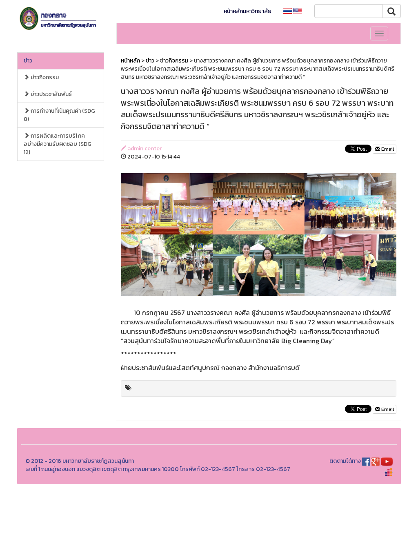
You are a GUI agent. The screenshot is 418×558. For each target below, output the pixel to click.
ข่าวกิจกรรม (44, 77)
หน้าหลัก (130, 60)
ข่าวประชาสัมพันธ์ (50, 94)
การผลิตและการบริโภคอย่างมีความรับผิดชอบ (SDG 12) (57, 144)
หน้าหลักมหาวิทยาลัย (247, 11)
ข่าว (28, 60)
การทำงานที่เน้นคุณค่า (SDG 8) (59, 115)
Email (387, 149)
